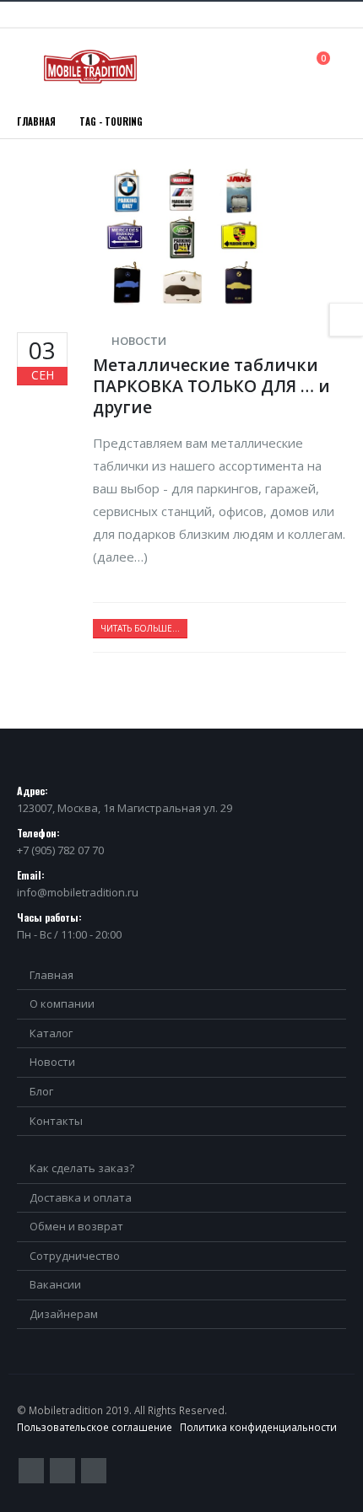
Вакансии (55, 1284)
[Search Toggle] (286, 66)
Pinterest (62, 1470)
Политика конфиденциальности (258, 1427)
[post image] (181, 238)
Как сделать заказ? (82, 1168)
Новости (138, 340)
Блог (41, 1091)
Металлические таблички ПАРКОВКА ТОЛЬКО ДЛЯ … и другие (211, 386)
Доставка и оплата (81, 1197)
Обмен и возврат (76, 1226)
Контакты (56, 1120)
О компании (62, 1003)
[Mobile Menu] (29, 66)
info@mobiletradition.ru (77, 892)
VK (93, 1470)
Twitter (31, 1470)
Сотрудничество (75, 1255)
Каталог (51, 1033)
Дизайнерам (64, 1313)
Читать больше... (140, 628)
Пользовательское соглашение (94, 1427)
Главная (51, 974)
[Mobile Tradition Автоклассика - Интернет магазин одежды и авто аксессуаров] (90, 66)
